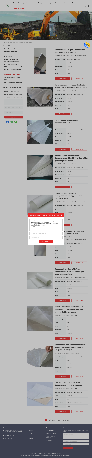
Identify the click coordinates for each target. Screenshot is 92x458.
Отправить (46, 241)
